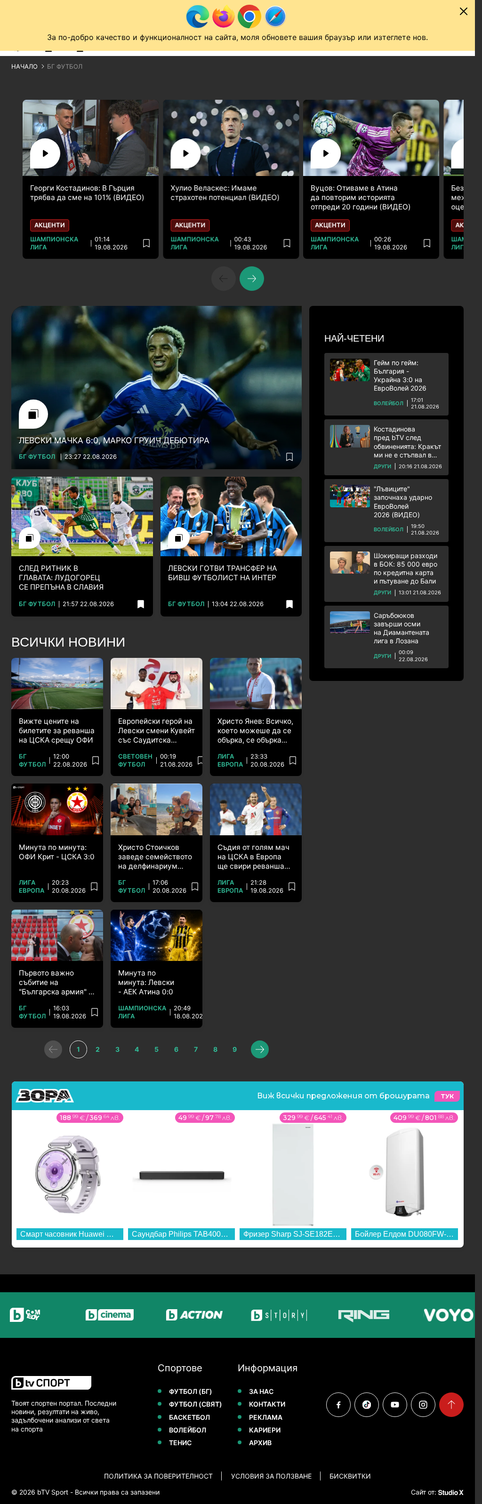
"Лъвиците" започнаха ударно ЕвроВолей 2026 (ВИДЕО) (403, 502)
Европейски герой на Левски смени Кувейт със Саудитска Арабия (156, 731)
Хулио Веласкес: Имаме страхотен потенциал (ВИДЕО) (227, 193)
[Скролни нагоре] (451, 1404)
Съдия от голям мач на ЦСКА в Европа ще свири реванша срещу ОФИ (253, 857)
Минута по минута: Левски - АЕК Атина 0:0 (146, 982)
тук (447, 1096)
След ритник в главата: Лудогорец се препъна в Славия (61, 578)
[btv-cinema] (85, 1315)
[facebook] (338, 1404)
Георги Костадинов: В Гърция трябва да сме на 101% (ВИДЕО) (87, 193)
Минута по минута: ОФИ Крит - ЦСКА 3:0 (57, 852)
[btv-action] (170, 1315)
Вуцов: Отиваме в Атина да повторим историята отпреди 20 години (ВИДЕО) (365, 197)
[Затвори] (463, 11)
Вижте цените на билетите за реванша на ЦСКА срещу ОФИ (57, 730)
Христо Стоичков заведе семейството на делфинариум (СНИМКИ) (155, 857)
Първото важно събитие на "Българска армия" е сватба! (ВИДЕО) (56, 982)
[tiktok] (366, 1404)
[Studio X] (450, 1492)
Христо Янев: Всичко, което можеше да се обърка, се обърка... (255, 730)
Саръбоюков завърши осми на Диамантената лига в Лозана (401, 628)
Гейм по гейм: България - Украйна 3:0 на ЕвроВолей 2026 (400, 375)
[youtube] (395, 1404)
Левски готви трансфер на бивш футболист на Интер (222, 573)
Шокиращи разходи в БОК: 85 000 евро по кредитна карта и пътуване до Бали (405, 568)
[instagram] (423, 1404)
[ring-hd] (339, 1315)
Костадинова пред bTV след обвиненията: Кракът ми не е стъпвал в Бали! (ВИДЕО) (407, 442)
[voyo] (424, 1315)
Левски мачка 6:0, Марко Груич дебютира (114, 440)
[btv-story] (255, 1315)
